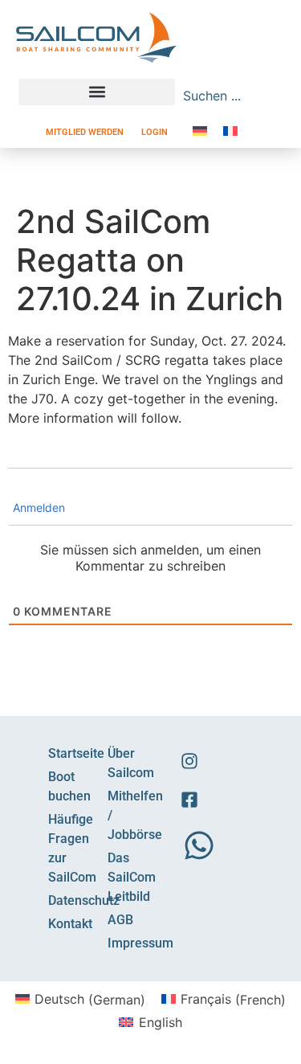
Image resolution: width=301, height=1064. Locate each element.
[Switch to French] (230, 130)
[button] (96, 92)
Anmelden (37, 507)
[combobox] (221, 95)
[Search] (274, 95)
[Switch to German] (200, 130)
